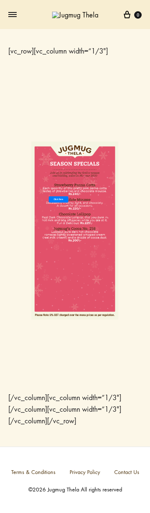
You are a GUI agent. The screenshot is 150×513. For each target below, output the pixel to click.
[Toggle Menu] (12, 15)
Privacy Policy (85, 472)
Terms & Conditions (33, 472)
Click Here (58, 199)
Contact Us (126, 472)
